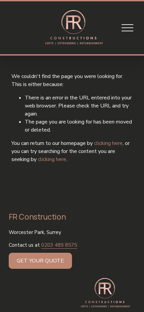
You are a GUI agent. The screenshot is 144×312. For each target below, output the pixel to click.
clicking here (108, 143)
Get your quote (40, 260)
